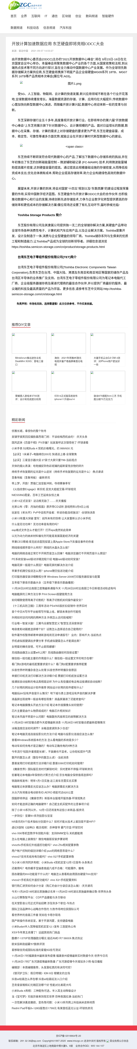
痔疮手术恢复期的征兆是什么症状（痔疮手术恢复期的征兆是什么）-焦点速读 (57, 472)
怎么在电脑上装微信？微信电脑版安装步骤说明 (40, 839)
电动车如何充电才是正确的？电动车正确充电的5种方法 (44, 746)
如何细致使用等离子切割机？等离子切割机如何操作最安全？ (48, 600)
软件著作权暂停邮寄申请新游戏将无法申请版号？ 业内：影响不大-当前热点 (56, 635)
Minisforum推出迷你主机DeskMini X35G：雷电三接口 (29, 361)
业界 (24, 15)
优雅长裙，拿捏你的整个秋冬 (29, 431)
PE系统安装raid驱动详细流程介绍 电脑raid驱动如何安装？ (46, 559)
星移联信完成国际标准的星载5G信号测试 (36, 950)
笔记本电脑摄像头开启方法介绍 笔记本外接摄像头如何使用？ (48, 705)
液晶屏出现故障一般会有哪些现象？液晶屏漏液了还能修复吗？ (49, 699)
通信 (55, 15)
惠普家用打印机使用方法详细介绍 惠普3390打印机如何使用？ (48, 763)
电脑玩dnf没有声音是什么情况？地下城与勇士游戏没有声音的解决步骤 (54, 693)
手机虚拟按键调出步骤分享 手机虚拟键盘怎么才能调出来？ (47, 641)
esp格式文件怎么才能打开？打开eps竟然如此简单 (41, 530)
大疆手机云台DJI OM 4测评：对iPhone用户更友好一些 (107, 361)
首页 (15, 15)
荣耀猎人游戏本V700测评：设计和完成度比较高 (28, 397)
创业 (78, 15)
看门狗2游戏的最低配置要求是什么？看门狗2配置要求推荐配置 (49, 664)
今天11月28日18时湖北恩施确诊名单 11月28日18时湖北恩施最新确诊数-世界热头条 (61, 891)
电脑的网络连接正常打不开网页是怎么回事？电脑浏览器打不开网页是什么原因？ (60, 553)
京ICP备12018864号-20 (68, 1035)
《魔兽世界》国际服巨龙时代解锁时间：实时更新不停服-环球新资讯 (52, 769)
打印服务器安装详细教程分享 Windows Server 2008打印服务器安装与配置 (56, 576)
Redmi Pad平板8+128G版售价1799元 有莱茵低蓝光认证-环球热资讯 (52, 1008)
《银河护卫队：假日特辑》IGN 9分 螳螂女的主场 (41, 973)
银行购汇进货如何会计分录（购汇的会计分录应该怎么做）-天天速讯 (52, 886)
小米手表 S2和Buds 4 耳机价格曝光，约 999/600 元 (42, 448)
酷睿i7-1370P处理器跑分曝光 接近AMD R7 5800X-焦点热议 (47, 938)
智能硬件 (108, 15)
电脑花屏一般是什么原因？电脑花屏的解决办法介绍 (42, 565)
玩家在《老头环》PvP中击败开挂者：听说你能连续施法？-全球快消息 (53, 512)
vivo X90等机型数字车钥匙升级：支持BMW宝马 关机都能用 (47, 833)
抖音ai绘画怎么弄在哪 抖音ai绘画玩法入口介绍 (39, 979)
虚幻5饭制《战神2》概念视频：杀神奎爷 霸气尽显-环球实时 (47, 827)
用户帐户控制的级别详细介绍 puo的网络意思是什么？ (44, 851)
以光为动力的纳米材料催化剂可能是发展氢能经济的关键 (45, 536)
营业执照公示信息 (118, 1040)
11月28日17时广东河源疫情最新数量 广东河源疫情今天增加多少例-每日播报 (57, 961)
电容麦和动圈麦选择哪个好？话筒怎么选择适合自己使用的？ (48, 629)
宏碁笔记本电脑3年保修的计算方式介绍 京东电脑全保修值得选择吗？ (53, 775)
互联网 (35, 15)
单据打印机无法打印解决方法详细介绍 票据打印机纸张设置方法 (49, 676)
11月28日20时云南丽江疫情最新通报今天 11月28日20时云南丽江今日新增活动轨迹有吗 (64, 588)
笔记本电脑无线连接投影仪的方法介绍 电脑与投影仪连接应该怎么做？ (53, 734)
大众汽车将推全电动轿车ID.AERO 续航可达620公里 (42, 792)
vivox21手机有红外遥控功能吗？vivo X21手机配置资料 (44, 880)
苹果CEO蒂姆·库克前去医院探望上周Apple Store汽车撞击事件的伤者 (53, 541)
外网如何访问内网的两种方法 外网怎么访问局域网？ (43, 617)
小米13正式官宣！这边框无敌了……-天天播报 (39, 501)
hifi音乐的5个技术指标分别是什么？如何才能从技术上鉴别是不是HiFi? (53, 821)
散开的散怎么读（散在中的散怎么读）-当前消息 (40, 757)
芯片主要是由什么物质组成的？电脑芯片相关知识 (41, 711)
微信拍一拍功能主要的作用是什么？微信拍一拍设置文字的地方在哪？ (53, 658)
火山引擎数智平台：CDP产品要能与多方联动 (39, 897)
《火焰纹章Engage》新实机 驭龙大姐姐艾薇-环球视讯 (44, 489)
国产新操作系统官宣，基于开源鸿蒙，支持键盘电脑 (42, 921)
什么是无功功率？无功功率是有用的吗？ (36, 524)
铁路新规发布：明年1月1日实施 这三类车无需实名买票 (44, 781)
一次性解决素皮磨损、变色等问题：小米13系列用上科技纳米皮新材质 (53, 1002)
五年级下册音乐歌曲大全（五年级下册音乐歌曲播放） (44, 582)
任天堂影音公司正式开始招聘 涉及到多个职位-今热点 (43, 903)
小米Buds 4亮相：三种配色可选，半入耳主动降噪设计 (44, 991)
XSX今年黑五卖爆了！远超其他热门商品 (36, 932)
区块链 (66, 15)
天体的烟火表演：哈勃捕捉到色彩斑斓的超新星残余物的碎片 (48, 466)
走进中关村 (90, 1040)
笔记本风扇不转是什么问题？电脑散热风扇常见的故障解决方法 (49, 716)
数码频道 (92, 15)
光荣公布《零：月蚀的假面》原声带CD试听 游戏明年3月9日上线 (50, 507)
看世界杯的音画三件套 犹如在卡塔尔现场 (36, 915)
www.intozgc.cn (75, 1040)
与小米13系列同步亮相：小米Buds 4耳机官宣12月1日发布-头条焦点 (52, 862)
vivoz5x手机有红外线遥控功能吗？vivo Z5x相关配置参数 (45, 845)
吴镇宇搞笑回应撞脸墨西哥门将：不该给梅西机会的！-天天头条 (49, 437)
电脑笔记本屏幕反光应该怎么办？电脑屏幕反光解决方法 (45, 786)
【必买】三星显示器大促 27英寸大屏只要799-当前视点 (44, 460)
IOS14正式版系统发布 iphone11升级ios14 (66, 397)
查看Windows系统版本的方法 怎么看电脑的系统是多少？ (46, 740)
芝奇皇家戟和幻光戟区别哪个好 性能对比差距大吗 (41, 985)
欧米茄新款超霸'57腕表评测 (28, 944)
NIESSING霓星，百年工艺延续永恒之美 (35, 495)
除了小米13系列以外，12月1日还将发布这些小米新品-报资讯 (48, 810)
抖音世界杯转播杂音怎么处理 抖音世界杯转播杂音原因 (44, 670)
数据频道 (17, 27)
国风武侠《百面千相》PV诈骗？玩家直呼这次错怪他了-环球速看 (50, 442)
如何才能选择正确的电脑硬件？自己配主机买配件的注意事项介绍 (50, 804)
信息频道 (49, 27)
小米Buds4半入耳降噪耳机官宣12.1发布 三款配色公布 (44, 926)
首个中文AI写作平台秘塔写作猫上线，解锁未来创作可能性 (46, 611)
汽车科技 (66, 27)
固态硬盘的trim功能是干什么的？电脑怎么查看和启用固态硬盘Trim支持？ (55, 874)
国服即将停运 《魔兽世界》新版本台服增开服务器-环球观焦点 (48, 798)
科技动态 (33, 27)
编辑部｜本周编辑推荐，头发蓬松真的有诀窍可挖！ (42, 967)
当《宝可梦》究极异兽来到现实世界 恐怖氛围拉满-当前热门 (47, 996)
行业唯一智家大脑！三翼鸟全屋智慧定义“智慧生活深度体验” (47, 623)
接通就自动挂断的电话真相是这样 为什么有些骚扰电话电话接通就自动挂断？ (57, 681)
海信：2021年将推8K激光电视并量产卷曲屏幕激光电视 (68, 361)
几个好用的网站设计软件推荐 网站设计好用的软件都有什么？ (48, 687)
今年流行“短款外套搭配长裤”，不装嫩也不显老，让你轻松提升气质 (51, 751)
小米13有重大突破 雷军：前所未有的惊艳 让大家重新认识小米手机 (51, 518)
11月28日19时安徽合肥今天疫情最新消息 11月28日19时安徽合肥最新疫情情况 (58, 722)
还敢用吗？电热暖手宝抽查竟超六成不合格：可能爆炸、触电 (48, 868)
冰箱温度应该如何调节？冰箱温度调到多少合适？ (41, 728)
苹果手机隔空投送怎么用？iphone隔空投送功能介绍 (42, 571)
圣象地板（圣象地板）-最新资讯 (31, 477)
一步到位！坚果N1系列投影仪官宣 (32, 816)
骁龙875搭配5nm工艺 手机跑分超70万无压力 (108, 397)
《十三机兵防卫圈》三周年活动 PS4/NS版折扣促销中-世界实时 (49, 606)
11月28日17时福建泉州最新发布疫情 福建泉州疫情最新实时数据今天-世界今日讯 (60, 956)
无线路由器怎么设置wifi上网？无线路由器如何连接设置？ (46, 652)
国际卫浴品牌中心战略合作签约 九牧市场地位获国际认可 (45, 909)
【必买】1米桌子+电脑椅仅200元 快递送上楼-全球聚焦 (44, 454)
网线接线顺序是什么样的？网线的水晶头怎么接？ (41, 547)
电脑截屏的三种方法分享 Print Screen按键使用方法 (42, 594)
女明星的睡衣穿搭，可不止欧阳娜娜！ (34, 646)
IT (46, 15)
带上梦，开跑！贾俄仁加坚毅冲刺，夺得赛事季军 (41, 483)
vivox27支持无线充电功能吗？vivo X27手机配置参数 (43, 856)
